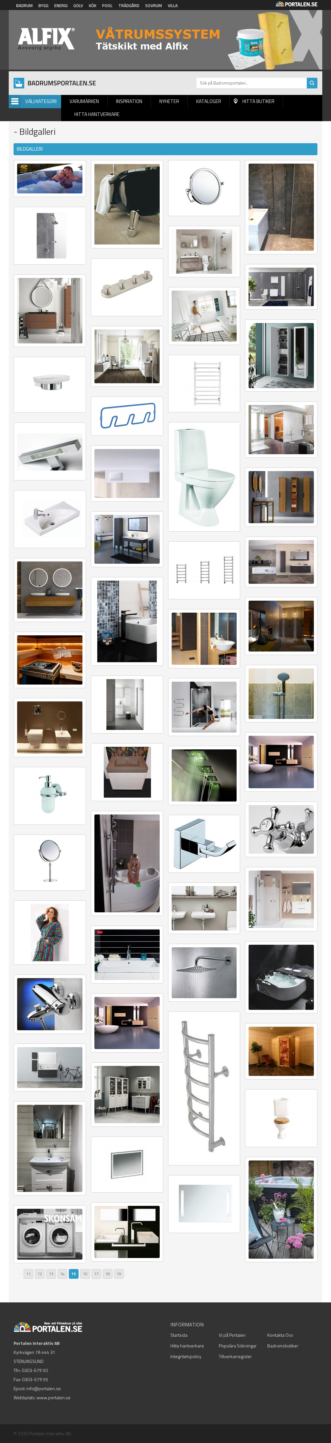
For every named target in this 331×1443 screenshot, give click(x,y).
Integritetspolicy (185, 1356)
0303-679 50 (35, 1370)
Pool (107, 5)
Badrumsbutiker (282, 1345)
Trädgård (128, 5)
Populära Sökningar (238, 1345)
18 (107, 1274)
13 (51, 1274)
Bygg (43, 5)
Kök (92, 5)
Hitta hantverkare (97, 114)
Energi (61, 5)
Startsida (178, 1335)
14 (62, 1274)
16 (85, 1274)
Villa (173, 5)
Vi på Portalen (232, 1335)
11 (28, 1274)
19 (119, 1274)
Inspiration (129, 101)
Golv (78, 5)
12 (39, 1274)
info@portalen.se (44, 1388)
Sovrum (153, 5)
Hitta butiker (258, 101)
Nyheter (169, 101)
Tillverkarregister (235, 1356)
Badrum (24, 5)
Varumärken (84, 101)
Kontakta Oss (280, 1335)
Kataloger (208, 101)
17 (96, 1274)
